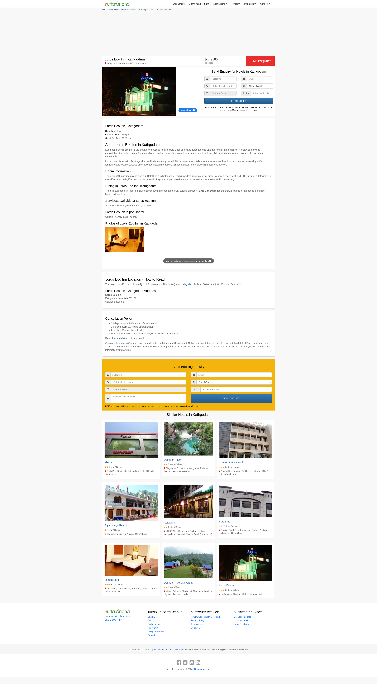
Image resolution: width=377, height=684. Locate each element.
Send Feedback (241, 624)
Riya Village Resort (116, 525)
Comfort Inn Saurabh (231, 462)
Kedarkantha (154, 624)
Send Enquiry (260, 61)
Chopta (151, 617)
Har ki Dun (153, 627)
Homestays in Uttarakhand (117, 616)
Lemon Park (112, 579)
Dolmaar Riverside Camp (178, 582)
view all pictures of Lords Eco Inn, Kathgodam (187, 261)
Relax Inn (169, 522)
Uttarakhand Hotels (130, 9)
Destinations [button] (219, 4)
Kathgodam (187, 284)
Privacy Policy (198, 620)
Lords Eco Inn (227, 585)
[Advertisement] (188, 33)
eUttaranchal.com (201, 669)
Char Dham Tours (113, 620)
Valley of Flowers (156, 631)
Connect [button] (264, 4)
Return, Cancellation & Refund (205, 617)
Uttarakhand (179, 4)
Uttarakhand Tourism (199, 4)
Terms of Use (197, 624)
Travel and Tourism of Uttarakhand (170, 649)
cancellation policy (125, 338)
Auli (149, 620)
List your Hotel (241, 620)
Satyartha (224, 521)
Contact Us (196, 627)
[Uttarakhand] (116, 4)
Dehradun (152, 635)
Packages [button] (249, 4)
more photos (187, 110)
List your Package (242, 617)
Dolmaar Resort (173, 459)
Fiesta (108, 462)
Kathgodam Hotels (149, 9)
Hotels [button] (235, 4)
